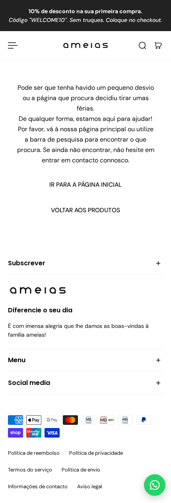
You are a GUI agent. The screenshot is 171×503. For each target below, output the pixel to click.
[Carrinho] (158, 45)
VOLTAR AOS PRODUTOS (85, 210)
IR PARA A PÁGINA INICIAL (85, 185)
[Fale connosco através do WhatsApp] (154, 485)
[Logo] (85, 45)
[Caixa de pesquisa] (142, 45)
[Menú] (13, 45)
